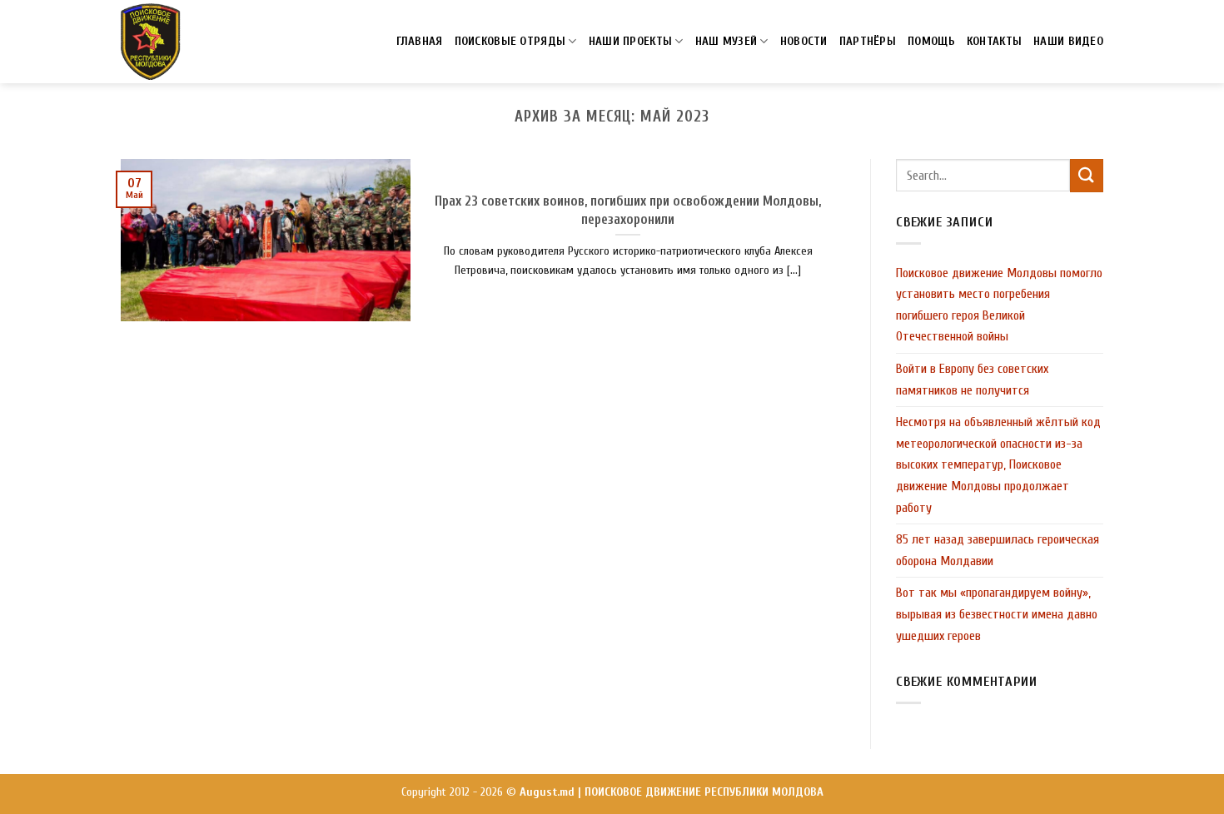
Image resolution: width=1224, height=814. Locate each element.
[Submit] (1086, 175)
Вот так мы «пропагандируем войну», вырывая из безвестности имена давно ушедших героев (996, 614)
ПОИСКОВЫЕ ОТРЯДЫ (510, 41)
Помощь (931, 41)
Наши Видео (1068, 41)
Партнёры (867, 41)
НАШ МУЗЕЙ (726, 41)
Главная (419, 41)
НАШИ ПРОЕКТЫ (630, 41)
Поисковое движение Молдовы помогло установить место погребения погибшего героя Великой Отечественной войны (999, 305)
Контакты (994, 41)
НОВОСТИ (804, 41)
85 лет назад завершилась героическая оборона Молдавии (997, 550)
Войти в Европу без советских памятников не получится (972, 379)
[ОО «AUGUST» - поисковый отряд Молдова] (151, 41)
